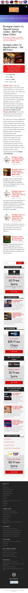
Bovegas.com (11, 38)
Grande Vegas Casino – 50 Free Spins (11, 534)
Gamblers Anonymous (8, 493)
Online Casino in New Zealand (12, 448)
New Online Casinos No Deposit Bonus (12, 541)
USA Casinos (7, 439)
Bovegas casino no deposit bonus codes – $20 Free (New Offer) (18, 171)
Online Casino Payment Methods (10, 512)
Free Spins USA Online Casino (10, 528)
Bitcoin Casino (6, 520)
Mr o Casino (14, 339)
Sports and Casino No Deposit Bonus (11, 532)
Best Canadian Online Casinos (10, 552)
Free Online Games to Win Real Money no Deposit (12, 522)
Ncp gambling (6, 495)
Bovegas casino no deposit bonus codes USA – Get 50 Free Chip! (18, 217)
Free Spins (5, 543)
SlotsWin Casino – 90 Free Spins (17, 301)
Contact (5, 498)
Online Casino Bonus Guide (9, 511)
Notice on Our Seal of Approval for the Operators (12, 501)
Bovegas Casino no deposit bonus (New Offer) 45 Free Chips (18, 159)
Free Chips (5, 518)
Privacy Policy (6, 487)
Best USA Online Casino (8, 550)
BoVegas (5, 112)
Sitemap (5, 505)
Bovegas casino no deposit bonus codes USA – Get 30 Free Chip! (18, 193)
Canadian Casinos (9, 445)
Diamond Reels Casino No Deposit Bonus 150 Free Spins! (18, 315)
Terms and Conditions (8, 489)
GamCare (5, 497)
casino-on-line (7, 37)
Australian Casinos (9, 442)
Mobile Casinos (6, 514)
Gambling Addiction (7, 491)
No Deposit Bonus (12, 40)
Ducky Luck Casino (14, 459)
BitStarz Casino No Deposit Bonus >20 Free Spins (17, 408)
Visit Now (14, 292)
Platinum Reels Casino (14, 277)
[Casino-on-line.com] (13, 12)
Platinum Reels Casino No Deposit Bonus (12, 530)
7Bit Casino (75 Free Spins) (16, 394)
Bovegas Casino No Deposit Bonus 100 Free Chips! (18, 238)
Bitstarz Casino (14, 369)
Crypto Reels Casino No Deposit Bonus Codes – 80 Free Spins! (18, 422)
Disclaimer (5, 503)
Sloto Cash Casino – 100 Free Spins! (11, 536)
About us (5, 486)
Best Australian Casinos (8, 554)
